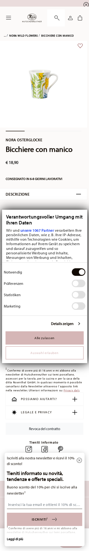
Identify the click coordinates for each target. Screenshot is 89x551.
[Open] (56, 18)
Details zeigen (62, 323)
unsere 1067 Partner (37, 230)
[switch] (78, 283)
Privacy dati (71, 390)
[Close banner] (86, 5)
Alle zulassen (44, 338)
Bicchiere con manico (57, 35)
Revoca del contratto (44, 428)
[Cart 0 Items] (80, 18)
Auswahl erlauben (44, 353)
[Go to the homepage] (31, 18)
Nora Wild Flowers (23, 35)
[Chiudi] (79, 460)
